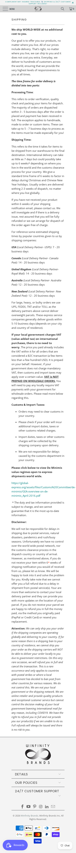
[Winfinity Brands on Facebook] (22, 806)
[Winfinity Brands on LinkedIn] (47, 806)
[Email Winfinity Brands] (53, 806)
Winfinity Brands (29, 815)
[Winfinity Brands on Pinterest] (34, 806)
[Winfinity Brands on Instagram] (41, 806)
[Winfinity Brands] (38, 8)
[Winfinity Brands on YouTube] (28, 806)
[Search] (64, 8)
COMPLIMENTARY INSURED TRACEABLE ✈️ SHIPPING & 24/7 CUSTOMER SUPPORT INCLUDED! (38, 3)
